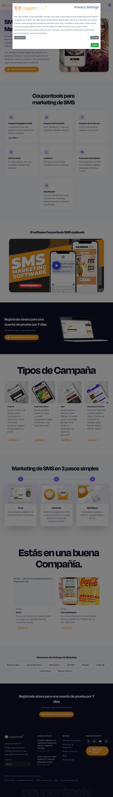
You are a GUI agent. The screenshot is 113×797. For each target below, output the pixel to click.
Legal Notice (20, 37)
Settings (94, 37)
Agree (94, 45)
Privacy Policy (40, 33)
